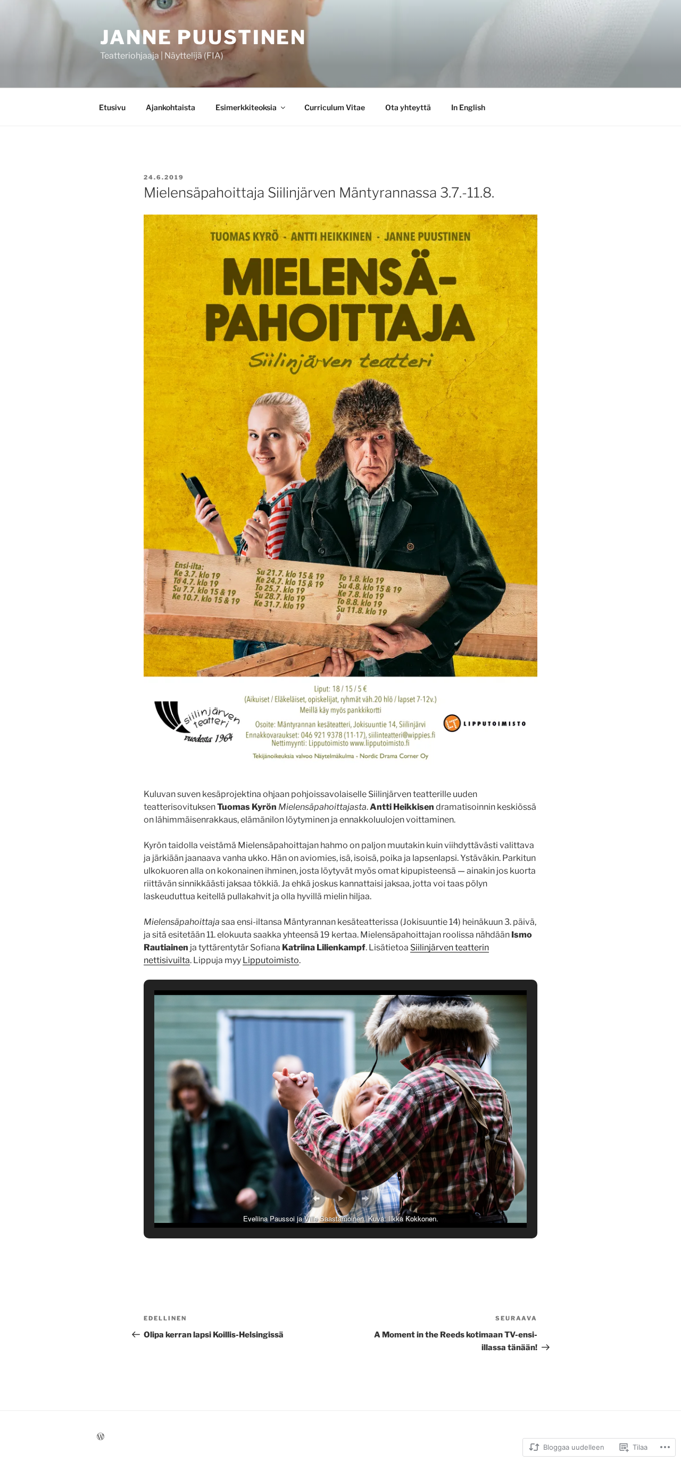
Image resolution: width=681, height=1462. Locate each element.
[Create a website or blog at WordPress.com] (100, 1436)
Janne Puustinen (203, 37)
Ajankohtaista (170, 107)
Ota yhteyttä (408, 107)
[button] (316, 1198)
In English (468, 107)
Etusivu (112, 107)
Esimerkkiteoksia (246, 107)
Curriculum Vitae (334, 107)
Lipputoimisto (271, 960)
